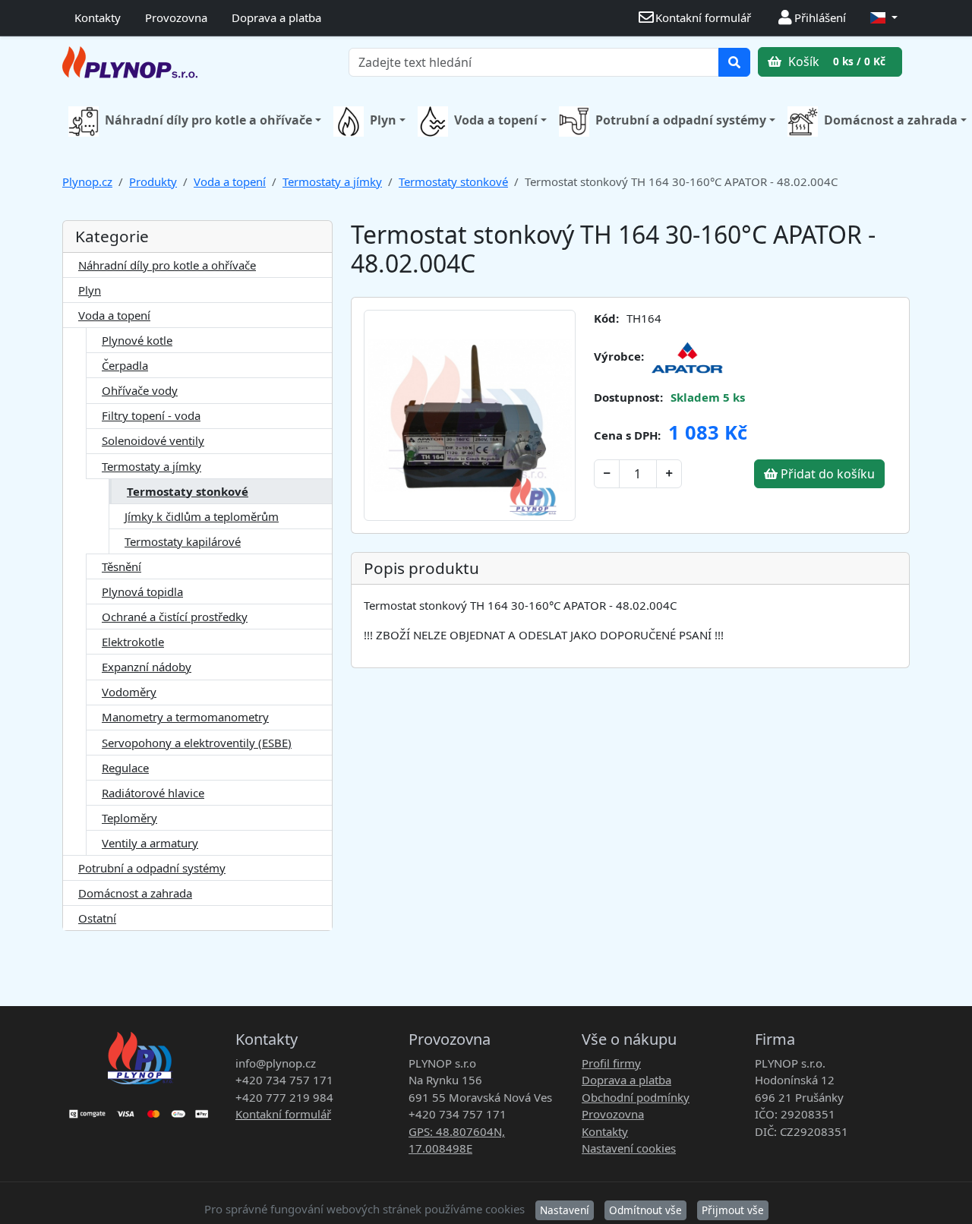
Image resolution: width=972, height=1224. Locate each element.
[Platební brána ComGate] (139, 1108)
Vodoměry (129, 691)
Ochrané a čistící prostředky (175, 616)
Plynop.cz (87, 181)
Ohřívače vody (140, 390)
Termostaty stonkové (453, 181)
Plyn (383, 120)
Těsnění (121, 566)
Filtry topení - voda (151, 415)
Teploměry (129, 817)
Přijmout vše (733, 1210)
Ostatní (97, 918)
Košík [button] (835, 61)
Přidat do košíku (826, 473)
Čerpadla (125, 365)
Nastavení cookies (629, 1148)
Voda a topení (496, 120)
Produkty (153, 181)
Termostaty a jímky (332, 181)
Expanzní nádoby (146, 666)
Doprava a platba (276, 17)
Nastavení (564, 1210)
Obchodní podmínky (636, 1097)
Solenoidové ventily (153, 440)
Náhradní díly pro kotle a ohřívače (208, 120)
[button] (884, 18)
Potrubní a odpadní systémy (680, 120)
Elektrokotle (133, 641)
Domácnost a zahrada (135, 893)
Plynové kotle (137, 340)
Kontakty (97, 17)
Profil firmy (611, 1063)
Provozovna (176, 17)
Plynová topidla (142, 591)
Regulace (125, 767)
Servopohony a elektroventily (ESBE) (197, 742)
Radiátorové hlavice (153, 792)
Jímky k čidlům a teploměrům (202, 516)
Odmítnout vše (645, 1210)
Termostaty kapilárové (183, 541)
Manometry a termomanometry (185, 716)
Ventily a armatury (150, 842)
